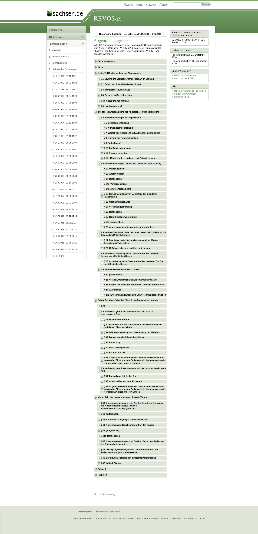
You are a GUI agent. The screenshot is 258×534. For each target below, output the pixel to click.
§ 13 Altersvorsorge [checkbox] (114, 174)
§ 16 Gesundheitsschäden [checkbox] (117, 202)
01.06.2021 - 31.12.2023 (65, 249)
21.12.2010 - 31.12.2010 (65, 216)
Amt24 (131, 518)
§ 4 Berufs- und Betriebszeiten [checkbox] (116, 95)
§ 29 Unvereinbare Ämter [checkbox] (117, 319)
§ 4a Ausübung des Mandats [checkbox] (115, 101)
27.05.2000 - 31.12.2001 (65, 149)
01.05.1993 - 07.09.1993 (65, 103)
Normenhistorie (59, 63)
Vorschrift (56, 50)
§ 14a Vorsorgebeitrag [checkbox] (115, 184)
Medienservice (103, 518)
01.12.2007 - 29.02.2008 (65, 196)
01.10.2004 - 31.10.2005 (65, 183)
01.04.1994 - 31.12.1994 (65, 123)
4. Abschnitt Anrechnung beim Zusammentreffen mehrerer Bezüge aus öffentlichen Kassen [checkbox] (130, 255)
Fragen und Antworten (185, 93)
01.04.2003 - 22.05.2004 (65, 163)
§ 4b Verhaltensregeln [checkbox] (112, 106)
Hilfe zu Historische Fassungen (190, 90)
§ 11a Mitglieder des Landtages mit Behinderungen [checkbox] (129, 158)
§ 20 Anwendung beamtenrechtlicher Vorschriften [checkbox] (129, 227)
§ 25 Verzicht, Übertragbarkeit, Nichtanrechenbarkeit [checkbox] (130, 280)
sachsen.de (56, 29)
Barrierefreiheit (181, 97)
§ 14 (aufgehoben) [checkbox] (113, 179)
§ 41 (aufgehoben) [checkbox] (110, 414)
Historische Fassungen (64, 69)
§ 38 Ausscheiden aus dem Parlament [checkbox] (123, 381)
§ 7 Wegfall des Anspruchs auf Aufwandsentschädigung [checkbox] (132, 133)
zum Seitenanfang (106, 494)
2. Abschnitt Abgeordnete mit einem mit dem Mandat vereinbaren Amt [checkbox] (133, 369)
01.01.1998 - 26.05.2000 (65, 143)
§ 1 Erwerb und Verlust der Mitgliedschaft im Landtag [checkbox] (127, 79)
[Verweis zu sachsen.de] (66, 14)
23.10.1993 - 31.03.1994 (65, 116)
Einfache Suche (58, 43)
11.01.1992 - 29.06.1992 (65, 89)
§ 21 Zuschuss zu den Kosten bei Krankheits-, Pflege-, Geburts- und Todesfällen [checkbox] (131, 241)
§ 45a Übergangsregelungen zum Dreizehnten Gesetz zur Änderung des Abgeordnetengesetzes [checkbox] (129, 451)
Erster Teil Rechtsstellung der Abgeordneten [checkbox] (120, 73)
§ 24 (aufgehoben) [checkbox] (113, 274)
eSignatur (163, 4)
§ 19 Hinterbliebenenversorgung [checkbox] (120, 217)
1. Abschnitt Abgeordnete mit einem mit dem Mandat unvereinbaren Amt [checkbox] (127, 313)
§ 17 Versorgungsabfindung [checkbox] (118, 207)
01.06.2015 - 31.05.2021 (65, 243)
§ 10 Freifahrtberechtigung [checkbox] (117, 148)
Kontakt (139, 4)
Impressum (151, 4)
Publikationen (119, 518)
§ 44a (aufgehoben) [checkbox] (110, 436)
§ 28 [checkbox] (103, 306)
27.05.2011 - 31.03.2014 (65, 229)
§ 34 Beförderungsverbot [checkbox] (117, 347)
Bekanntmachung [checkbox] (106, 61)
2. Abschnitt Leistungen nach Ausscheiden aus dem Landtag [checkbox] (131, 163)
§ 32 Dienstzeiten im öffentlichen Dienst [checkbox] (124, 337)
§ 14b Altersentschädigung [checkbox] (117, 189)
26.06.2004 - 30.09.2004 (65, 176)
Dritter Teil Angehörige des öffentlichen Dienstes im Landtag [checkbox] (128, 300)
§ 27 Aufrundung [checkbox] (112, 290)
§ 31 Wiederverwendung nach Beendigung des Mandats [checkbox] (132, 332)
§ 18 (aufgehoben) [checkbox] (113, 212)
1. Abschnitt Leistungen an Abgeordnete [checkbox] (121, 117)
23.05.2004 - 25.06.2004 (65, 169)
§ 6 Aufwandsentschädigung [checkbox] (118, 128)
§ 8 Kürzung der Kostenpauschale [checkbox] (121, 138)
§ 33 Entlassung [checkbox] (112, 342)
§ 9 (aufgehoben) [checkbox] (112, 143)
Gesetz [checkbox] (101, 67)
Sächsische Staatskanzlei (108, 511)
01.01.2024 (58, 256)
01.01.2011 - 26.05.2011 (65, 223)
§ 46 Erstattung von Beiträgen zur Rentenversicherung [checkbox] (128, 458)
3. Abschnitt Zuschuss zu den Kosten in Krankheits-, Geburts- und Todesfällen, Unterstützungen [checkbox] (133, 233)
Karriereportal (190, 518)
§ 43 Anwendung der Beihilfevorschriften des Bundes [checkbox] (127, 425)
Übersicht (128, 4)
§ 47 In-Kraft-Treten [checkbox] (111, 463)
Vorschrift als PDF (183, 78)
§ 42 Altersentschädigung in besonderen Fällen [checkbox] (124, 419)
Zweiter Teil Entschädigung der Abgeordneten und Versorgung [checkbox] (128, 112)
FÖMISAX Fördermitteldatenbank (152, 518)
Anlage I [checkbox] (102, 469)
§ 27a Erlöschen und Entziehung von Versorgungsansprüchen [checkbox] (135, 295)
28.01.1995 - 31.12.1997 (65, 136)
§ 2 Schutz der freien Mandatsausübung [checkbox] (121, 84)
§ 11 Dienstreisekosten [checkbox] (115, 153)
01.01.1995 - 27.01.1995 (65, 129)
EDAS (202, 518)
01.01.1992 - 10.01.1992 (65, 83)
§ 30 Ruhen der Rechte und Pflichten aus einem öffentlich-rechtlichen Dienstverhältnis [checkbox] (133, 326)
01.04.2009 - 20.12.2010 (65, 209)
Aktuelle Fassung (60, 56)
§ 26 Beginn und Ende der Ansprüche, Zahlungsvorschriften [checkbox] (134, 284)
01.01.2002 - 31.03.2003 (65, 156)
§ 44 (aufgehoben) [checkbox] (110, 430)
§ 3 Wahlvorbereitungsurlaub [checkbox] (115, 90)
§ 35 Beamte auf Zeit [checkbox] (114, 352)
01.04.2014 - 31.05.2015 (65, 236)
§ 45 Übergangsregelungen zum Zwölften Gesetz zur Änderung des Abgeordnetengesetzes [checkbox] (132, 442)
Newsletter (176, 518)
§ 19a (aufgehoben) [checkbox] (114, 222)
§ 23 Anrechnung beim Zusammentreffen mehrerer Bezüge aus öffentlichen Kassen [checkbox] (133, 262)
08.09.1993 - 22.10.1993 (65, 109)
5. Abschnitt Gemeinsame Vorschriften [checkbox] (120, 269)
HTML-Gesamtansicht (185, 75)
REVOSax (107, 18)
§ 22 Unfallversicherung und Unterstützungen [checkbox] (127, 248)
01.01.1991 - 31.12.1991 (65, 76)
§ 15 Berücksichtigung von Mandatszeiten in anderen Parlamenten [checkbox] (130, 195)
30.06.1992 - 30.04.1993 (65, 96)
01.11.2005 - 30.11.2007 (65, 189)
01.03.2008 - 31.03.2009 (65, 203)
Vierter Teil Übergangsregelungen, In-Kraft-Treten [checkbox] (122, 397)
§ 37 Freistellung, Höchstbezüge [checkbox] (120, 376)
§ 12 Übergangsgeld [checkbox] (114, 169)
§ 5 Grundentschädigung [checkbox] (116, 123)
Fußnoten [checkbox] (102, 475)
